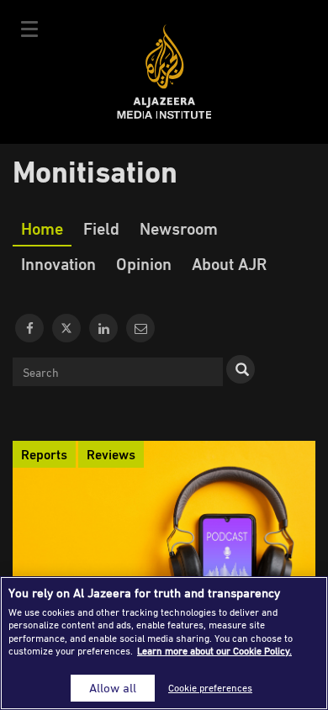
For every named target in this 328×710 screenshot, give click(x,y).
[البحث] (240, 369)
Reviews (111, 454)
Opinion (144, 263)
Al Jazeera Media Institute (164, 72)
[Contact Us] (140, 328)
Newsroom (179, 228)
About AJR (229, 263)
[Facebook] (29, 328)
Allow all (112, 688)
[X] (66, 328)
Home (42, 228)
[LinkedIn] (103, 328)
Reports (44, 454)
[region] (164, 643)
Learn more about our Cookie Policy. (214, 650)
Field (101, 228)
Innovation (58, 263)
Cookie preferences (210, 687)
